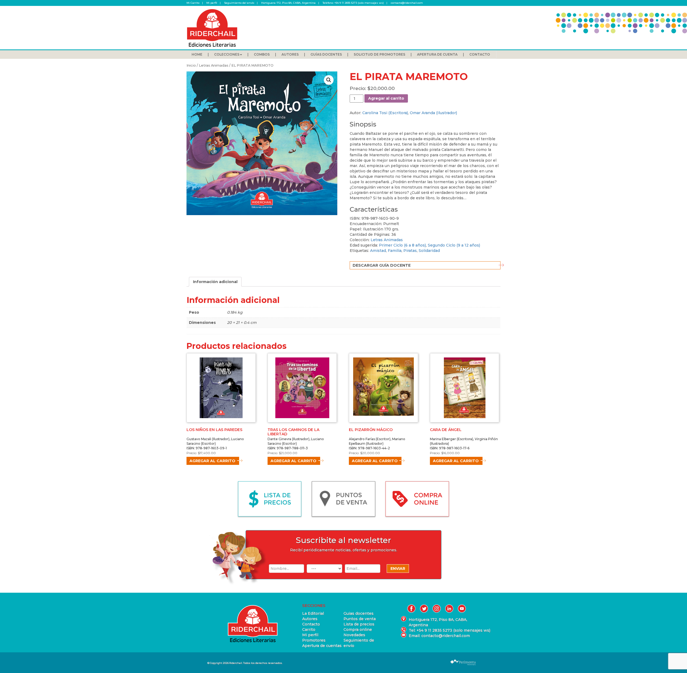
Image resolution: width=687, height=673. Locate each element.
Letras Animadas (213, 65)
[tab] (215, 282)
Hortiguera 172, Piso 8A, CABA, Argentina (288, 2)
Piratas (410, 250)
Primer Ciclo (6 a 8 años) (402, 245)
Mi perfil (211, 2)
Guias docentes (359, 613)
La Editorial (313, 613)
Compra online (358, 629)
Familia (394, 250)
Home (197, 54)
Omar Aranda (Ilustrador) (433, 112)
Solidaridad (429, 250)
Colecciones (226, 54)
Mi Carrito (193, 2)
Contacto (479, 54)
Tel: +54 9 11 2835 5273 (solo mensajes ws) (439, 630)
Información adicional (215, 281)
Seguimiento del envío (239, 2)
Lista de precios (359, 624)
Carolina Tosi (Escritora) (385, 112)
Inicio (191, 65)
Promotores (314, 640)
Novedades (354, 634)
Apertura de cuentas (322, 645)
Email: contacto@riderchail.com (439, 635)
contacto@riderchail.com (407, 2)
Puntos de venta (360, 618)
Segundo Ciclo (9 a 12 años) (454, 245)
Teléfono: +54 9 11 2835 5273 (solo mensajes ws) (353, 2)
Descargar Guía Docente (382, 265)
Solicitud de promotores (379, 54)
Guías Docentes (326, 54)
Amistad (378, 250)
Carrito (308, 629)
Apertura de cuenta (437, 54)
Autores (290, 54)
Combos (262, 54)
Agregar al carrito (386, 98)
